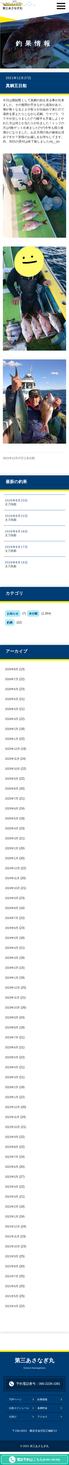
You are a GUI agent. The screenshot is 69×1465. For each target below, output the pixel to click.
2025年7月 (11, 798)
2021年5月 (11, 1296)
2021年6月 (11, 1286)
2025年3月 (11, 838)
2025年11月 (12, 758)
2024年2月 (11, 967)
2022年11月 (12, 1117)
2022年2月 (11, 1206)
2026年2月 (11, 728)
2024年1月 (11, 977)
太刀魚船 (10, 504)
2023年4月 (11, 1067)
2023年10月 (12, 1007)
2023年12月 (12, 987)
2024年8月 (11, 908)
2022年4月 (11, 1186)
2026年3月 (11, 719)
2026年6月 (11, 689)
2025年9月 (11, 778)
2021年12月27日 (13, 458)
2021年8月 (11, 1266)
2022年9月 (11, 1137)
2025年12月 (12, 748)
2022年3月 (11, 1196)
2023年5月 (11, 1057)
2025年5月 (11, 818)
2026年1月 (11, 738)
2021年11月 (12, 1236)
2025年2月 (11, 848)
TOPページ (18, 1399)
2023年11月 (12, 997)
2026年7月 (11, 679)
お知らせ (12, 613)
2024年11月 (12, 878)
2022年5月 (11, 1176)
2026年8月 (11, 669)
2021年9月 (11, 1256)
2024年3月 (11, 957)
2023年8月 (11, 1027)
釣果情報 (42, 1399)
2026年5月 (11, 699)
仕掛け (12, 1416)
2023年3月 (11, 1077)
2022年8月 (11, 1146)
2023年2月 (11, 1087)
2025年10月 (12, 768)
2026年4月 (11, 709)
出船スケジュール (19, 1408)
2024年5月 (11, 937)
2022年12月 (12, 1107)
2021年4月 (11, 1306)
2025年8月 (11, 788)
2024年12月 (12, 868)
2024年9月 (11, 898)
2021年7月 (11, 1276)
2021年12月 (12, 1226)
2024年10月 (12, 888)
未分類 (33, 613)
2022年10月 (12, 1127)
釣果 (10, 622)
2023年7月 (11, 1037)
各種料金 (42, 1408)
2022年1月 (11, 1216)
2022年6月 (11, 1166)
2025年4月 (11, 828)
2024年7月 (11, 918)
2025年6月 (11, 808)
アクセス (42, 1416)
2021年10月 (12, 1246)
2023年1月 (11, 1097)
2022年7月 (11, 1156)
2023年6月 (11, 1047)
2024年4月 (11, 947)
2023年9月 (11, 1017)
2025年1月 (11, 858)
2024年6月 (11, 928)
